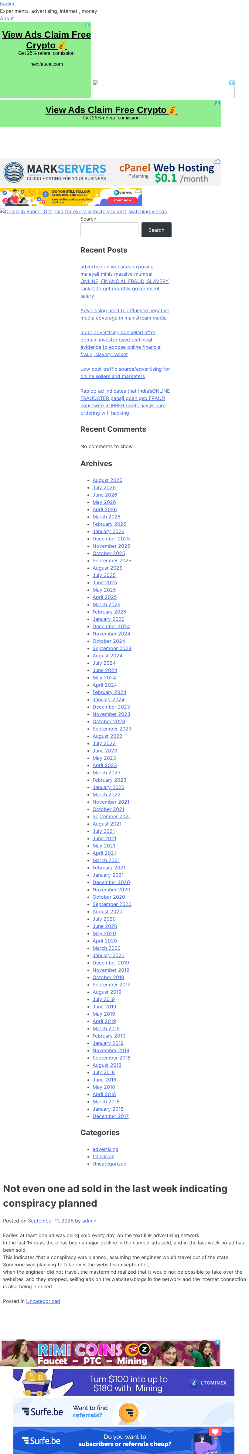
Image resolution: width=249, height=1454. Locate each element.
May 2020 (104, 933)
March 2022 (107, 794)
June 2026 (105, 495)
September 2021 (112, 816)
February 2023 (109, 780)
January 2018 (108, 1109)
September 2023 (112, 729)
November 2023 (111, 714)
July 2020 (104, 919)
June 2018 (104, 1080)
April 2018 (104, 1094)
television (103, 1156)
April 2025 (105, 597)
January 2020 (108, 955)
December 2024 (111, 626)
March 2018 (106, 1101)
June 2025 (105, 582)
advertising (105, 1149)
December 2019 (111, 963)
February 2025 (109, 612)
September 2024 (112, 648)
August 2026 (107, 480)
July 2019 (104, 999)
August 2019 (107, 992)
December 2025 (111, 539)
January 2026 (108, 531)
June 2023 (105, 751)
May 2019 (104, 1014)
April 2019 (104, 1021)
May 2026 (104, 502)
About (7, 18)
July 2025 (104, 575)
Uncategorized (43, 1301)
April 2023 (105, 765)
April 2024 (105, 685)
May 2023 (104, 758)
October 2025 (109, 553)
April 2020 (105, 941)
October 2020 (109, 897)
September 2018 (112, 1058)
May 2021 (104, 846)
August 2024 (107, 656)
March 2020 (107, 948)
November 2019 (111, 970)
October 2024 (109, 641)
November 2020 (111, 889)
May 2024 (104, 677)
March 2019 (106, 1028)
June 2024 (105, 670)
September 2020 (112, 904)
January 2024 (108, 699)
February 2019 (109, 1036)
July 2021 (104, 831)
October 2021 (108, 809)
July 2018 (104, 1072)
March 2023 (107, 772)
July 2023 (104, 743)
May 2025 (104, 590)
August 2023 (107, 736)
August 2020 (107, 911)
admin (89, 1221)
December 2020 (111, 882)
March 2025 (107, 604)
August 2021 (107, 824)
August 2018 (107, 1065)
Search (88, 219)
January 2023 (108, 787)
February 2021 (109, 868)
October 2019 (108, 977)
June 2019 (104, 1006)
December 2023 (111, 707)
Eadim (7, 4)
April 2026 (105, 509)
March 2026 (107, 517)
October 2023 (109, 721)
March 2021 (106, 860)
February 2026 (109, 524)
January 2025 (108, 619)
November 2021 (111, 802)
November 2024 (111, 634)
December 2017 (111, 1116)
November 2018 (111, 1050)
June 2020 (105, 926)
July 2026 (104, 487)
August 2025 (107, 568)
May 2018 (104, 1087)
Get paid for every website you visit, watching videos (105, 211)
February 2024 (109, 692)
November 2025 (111, 546)
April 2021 (104, 853)
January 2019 (108, 1043)
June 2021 (104, 838)
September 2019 (112, 985)
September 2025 (112, 560)
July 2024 (104, 663)
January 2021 (108, 875)
